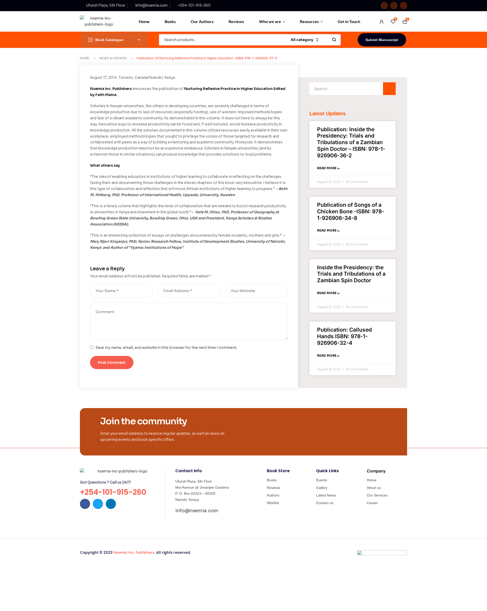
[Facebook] (384, 5)
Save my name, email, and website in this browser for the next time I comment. (166, 347)
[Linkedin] (403, 5)
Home (84, 58)
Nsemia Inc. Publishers (134, 552)
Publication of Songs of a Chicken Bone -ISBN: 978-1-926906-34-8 (350, 211)
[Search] (389, 88)
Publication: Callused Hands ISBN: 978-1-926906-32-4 (344, 336)
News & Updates (113, 58)
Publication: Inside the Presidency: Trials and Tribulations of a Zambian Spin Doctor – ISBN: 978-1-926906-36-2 (351, 142)
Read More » (328, 168)
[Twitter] (393, 5)
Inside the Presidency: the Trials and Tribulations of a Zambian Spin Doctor (351, 274)
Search (334, 40)
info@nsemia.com (196, 510)
